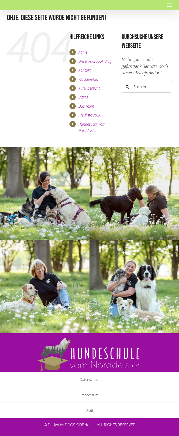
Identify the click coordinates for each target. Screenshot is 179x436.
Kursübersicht (89, 88)
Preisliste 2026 (89, 115)
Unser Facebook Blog (94, 61)
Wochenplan (88, 79)
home (82, 52)
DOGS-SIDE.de (77, 424)
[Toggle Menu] (169, 5)
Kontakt (84, 70)
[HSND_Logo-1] (89, 339)
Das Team (86, 106)
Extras (83, 96)
